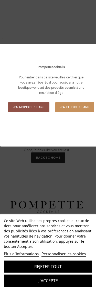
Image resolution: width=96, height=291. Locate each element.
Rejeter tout (48, 266)
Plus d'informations (21, 253)
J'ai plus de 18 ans (74, 107)
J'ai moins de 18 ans (28, 107)
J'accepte (48, 281)
